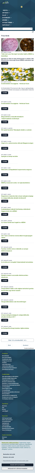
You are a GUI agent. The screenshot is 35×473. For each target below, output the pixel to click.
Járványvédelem (6, 387)
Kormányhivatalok (6, 421)
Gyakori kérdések (6, 435)
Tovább (4, 63)
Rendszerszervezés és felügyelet (10, 397)
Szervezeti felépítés (6, 357)
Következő (25, 345)
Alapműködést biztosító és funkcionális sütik (15, 461)
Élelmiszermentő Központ (8, 428)
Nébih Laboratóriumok (7, 419)
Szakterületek (5, 374)
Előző (9, 345)
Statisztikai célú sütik (9, 454)
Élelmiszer (4, 406)
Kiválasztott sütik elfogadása (17, 468)
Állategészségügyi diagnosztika (9, 378)
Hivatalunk (5, 353)
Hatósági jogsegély (6, 426)
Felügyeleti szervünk (7, 361)
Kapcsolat (4, 416)
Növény (4, 409)
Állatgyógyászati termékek (8, 380)
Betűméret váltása (33, 32)
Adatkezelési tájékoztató (8, 366)
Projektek (4, 362)
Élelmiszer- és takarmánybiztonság (10, 383)
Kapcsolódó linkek (6, 364)
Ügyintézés (5, 403)
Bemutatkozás (5, 355)
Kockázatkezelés (6, 390)
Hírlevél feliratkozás (6, 430)
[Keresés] (31, 29)
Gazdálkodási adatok (7, 359)
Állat (3, 407)
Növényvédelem (6, 393)
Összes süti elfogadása (17, 464)
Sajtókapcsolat (5, 423)
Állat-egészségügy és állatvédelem (10, 376)
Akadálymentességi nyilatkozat (9, 367)
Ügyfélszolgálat (5, 425)
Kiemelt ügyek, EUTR (7, 388)
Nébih (8, 2)
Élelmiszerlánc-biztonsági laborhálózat (11, 385)
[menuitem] (17, 10)
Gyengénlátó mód (22, 7)
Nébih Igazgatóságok (7, 418)
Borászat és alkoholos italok (8, 381)
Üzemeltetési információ (7, 369)
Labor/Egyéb (5, 411)
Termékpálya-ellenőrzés (7, 399)
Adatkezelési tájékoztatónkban (10, 442)
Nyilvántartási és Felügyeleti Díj (9, 395)
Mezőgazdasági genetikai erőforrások (11, 392)
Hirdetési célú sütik (8, 457)
